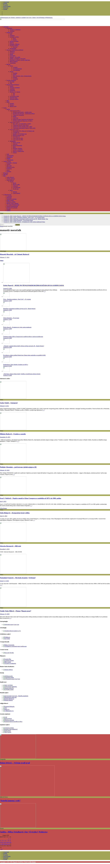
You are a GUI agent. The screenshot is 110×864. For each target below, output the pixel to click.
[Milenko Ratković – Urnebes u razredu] (13, 429)
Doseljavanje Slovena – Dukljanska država (24, 113)
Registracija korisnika (11, 207)
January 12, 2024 (4, 581)
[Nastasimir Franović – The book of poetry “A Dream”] (13, 573)
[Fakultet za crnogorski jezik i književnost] (14, 646)
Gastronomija (9, 160)
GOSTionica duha (14, 96)
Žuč (14, 93)
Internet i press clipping (12, 203)
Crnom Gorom (7, 161)
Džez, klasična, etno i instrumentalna (22, 76)
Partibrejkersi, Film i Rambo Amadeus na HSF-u (15, 364)
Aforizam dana (13, 97)
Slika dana (9, 165)
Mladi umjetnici (14, 61)
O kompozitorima (17, 68)
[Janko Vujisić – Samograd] (13, 398)
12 (4, 842)
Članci (11, 66)
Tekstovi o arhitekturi (15, 29)
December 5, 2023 (4, 549)
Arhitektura (9, 28)
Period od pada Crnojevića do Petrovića (23, 119)
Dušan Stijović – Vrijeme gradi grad (15, 763)
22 (9, 844)
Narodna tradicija (14, 45)
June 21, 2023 (3, 516)
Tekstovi (12, 105)
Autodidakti (13, 63)
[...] (44, 291)
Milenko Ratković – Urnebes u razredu (13, 434)
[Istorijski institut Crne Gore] (8, 677)
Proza (14, 38)
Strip (7, 100)
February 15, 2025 (4, 614)
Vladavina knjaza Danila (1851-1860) (22, 126)
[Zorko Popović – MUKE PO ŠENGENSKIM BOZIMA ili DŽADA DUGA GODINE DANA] (16, 282)
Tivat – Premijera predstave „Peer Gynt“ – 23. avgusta (17, 299)
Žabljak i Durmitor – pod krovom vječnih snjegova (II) (18, 467)
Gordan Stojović (10, 178)
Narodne (15, 73)
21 (7, 844)
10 (1, 842)
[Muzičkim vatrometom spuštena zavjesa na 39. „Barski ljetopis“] (6, 306)
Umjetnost (5, 26)
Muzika (8, 64)
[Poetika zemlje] (8, 689)
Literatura (12, 35)
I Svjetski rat (16, 132)
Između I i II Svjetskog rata (20, 134)
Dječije (15, 74)
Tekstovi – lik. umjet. (15, 57)
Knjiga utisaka (7, 6)
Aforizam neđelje (14, 99)
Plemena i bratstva (17, 148)
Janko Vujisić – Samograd (8, 403)
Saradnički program (11, 199)
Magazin (5, 174)
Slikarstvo (12, 51)
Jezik (7, 154)
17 (1, 844)
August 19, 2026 (7, 366)
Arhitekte (12, 31)
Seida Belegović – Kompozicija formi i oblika (15, 513)
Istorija (8, 109)
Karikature (12, 90)
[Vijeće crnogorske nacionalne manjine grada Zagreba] (8, 660)
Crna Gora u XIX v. (15, 122)
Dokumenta (13, 141)
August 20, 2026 (7, 338)
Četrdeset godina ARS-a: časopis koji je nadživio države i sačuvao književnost (23, 336)
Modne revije (13, 106)
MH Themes (32, 862)
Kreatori (12, 103)
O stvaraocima (16, 187)
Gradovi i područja (17, 149)
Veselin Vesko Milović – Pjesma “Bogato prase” (15, 611)
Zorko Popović (10, 177)
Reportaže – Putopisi (11, 162)
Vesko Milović (10, 180)
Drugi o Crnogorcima (18, 151)
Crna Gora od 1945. (18, 138)
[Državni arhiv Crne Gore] (8, 676)
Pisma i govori (16, 142)
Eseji (11, 34)
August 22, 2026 (7, 288)
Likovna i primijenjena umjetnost (14, 50)
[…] (43, 410)
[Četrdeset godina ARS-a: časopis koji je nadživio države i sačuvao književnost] (6, 334)
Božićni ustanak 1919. (18, 135)
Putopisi (15, 191)
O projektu (9, 196)
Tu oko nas (16, 189)
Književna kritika (14, 41)
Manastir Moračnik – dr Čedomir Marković (14, 254)
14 (7, 842)
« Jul (1, 849)
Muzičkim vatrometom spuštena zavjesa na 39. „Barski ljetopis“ (19, 308)
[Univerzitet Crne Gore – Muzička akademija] (15, 696)
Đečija (14, 183)
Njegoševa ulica (10, 167)
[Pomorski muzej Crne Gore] (11, 679)
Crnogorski (6, 2)
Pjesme (11, 71)
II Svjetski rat (16, 136)
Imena (8, 170)
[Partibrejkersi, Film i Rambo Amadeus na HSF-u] (6, 362)
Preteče (11, 86)
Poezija (15, 39)
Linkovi (8, 210)
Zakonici (15, 144)
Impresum (5, 7)
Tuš (14, 94)
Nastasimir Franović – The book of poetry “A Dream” (18, 578)
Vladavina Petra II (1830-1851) (21, 125)
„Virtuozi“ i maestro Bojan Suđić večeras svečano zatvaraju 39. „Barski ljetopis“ (23, 346)
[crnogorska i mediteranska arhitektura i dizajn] (6, 638)
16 (10, 842)
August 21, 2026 (7, 300)
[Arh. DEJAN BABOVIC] (6, 637)
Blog (4, 176)
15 (9, 842)
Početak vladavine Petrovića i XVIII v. (23, 121)
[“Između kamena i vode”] (27, 795)
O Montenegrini (7, 194)
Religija (8, 158)
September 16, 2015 (5, 437)
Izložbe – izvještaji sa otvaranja (17, 58)
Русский (5, 5)
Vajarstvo (12, 52)
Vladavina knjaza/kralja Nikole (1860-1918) (24, 128)
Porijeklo (8, 171)
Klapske (15, 77)
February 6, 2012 (4, 406)
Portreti (15, 152)
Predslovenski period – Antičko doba (22, 112)
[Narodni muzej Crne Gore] (11, 624)
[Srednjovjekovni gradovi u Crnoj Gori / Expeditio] (12, 631)
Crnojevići (15, 118)
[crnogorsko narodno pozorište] (5, 717)
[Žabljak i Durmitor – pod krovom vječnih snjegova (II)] (13, 462)
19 (4, 844)
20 (5, 844)
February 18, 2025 (4, 470)
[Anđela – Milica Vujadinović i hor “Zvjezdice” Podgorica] (18, 827)
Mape (14, 147)
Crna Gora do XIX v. (15, 110)
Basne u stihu (16, 184)
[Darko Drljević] (8, 669)
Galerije (8, 164)
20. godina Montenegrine (12, 204)
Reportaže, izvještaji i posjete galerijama (20, 60)
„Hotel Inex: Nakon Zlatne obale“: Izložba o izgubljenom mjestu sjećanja (21, 374)
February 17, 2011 (4, 257)
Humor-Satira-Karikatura (12, 84)
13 (5, 842)
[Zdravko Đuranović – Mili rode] (13, 541)
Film (11, 83)
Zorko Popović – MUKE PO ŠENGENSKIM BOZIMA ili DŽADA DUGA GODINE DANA (33, 285)
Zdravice (15, 47)
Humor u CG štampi (15, 92)
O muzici (15, 67)
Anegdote (12, 89)
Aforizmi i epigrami (15, 87)
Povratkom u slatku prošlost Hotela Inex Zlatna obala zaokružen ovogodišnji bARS (24, 355)
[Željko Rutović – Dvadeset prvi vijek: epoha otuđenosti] (6, 324)
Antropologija (10, 155)
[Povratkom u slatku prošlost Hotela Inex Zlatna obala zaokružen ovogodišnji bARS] (6, 352)
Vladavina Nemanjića (18, 115)
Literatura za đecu (14, 37)
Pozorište (12, 81)
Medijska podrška (10, 202)
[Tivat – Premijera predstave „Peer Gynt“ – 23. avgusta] (6, 296)
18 (2, 844)
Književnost (9, 32)
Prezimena (9, 168)
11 (2, 842)
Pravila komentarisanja (12, 206)
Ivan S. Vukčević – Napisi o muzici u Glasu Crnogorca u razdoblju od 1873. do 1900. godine (30, 498)
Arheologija (9, 157)
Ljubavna (15, 186)
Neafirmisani (13, 48)
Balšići (14, 116)
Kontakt (5, 9)
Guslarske (15, 79)
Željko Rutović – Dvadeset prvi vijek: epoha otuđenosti (17, 327)
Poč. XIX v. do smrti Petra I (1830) (22, 123)
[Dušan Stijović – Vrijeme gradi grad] (18, 758)
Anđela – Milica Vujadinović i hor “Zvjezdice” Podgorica (23, 832)
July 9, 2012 (3, 501)
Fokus (1, 260)
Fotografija (12, 55)
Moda (7, 102)
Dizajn (11, 54)
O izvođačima (16, 70)
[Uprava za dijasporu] (9, 663)
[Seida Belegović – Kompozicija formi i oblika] (3, 508)
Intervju (12, 42)
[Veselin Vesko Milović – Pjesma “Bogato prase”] (13, 606)
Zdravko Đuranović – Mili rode (10, 546)
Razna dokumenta (17, 145)
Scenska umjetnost (11, 80)
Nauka (5, 107)
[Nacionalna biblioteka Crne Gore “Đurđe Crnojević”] (10, 686)
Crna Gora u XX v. (14, 129)
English (5, 3)
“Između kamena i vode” (10, 801)
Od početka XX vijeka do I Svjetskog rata (23, 131)
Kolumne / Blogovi (14, 44)
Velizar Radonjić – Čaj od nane (11, 318)
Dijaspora (5, 173)
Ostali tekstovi (16, 193)
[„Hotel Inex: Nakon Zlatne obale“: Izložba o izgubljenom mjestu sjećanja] (6, 371)
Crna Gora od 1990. (18, 139)
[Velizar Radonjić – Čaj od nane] (6, 315)
